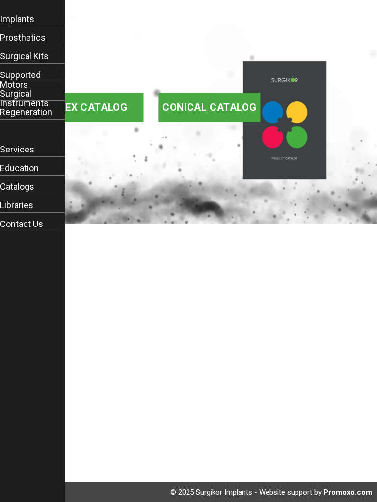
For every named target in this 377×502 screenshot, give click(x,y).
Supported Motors (20, 80)
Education (19, 168)
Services (17, 149)
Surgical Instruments (24, 98)
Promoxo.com (347, 492)
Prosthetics (23, 38)
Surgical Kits (24, 56)
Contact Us (21, 224)
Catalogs (17, 187)
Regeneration (26, 112)
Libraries (16, 205)
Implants (17, 19)
